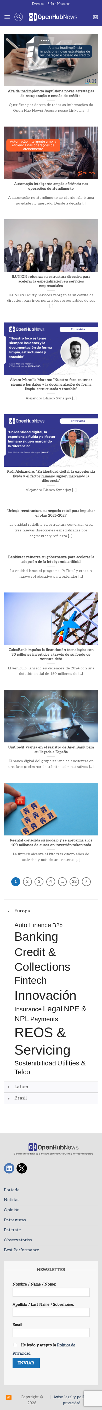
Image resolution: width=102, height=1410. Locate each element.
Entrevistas (15, 1220)
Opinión (12, 1210)
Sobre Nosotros (59, 4)
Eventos (38, 4)
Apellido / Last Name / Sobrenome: (43, 1304)
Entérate (12, 1230)
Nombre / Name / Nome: (34, 1284)
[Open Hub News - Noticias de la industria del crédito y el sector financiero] (53, 17)
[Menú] (7, 17)
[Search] (18, 17)
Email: (17, 1325)
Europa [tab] (22, 911)
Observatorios (18, 1240)
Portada (12, 1190)
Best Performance (21, 1250)
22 (74, 881)
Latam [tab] (21, 1087)
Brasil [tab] (20, 1098)
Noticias (11, 1199)
